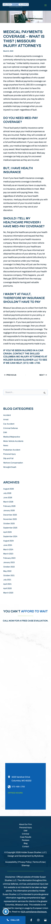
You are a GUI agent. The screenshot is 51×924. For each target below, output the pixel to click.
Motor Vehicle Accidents (13, 441)
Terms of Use (39, 862)
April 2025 (7, 532)
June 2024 (7, 545)
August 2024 (8, 541)
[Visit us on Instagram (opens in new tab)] (38, 920)
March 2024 (8, 549)
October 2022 (9, 567)
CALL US (14, 920)
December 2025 (10, 515)
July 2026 (7, 493)
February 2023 (9, 558)
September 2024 (10, 536)
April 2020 (7, 588)
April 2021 (7, 584)
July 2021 (7, 580)
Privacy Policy (24, 862)
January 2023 (9, 562)
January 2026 (9, 510)
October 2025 (9, 523)
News (5, 445)
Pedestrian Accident (11, 450)
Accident (7, 415)
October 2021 (9, 575)
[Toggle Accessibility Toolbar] (6, 911)
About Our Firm (25, 824)
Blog (25, 843)
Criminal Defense (10, 428)
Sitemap (26, 865)
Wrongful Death (9, 467)
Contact (25, 846)
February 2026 (9, 506)
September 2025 (10, 528)
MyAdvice (39, 856)
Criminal (25, 834)
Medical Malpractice (11, 437)
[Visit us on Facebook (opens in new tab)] (31, 920)
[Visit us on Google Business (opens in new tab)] (45, 920)
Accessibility (11, 862)
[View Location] (10, 777)
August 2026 (8, 489)
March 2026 (8, 502)
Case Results (25, 837)
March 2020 (8, 593)
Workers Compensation (13, 463)
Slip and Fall (8, 458)
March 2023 (8, 554)
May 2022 (7, 571)
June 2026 (7, 497)
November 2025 (10, 519)
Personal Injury (9, 454)
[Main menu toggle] (45, 5)
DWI (5, 432)
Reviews (25, 840)
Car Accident (8, 424)
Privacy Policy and (34, 699)
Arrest (5, 419)
